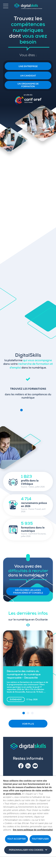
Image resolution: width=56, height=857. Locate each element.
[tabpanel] (28, 388)
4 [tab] (34, 410)
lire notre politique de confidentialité (33, 829)
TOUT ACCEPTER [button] (16, 839)
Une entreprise (28, 67)
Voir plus (28, 724)
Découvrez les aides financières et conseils (28, 591)
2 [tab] (26, 410)
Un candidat (28, 76)
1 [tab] (21, 410)
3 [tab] (30, 410)
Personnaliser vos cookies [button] (26, 850)
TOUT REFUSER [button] (40, 839)
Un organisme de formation (28, 85)
